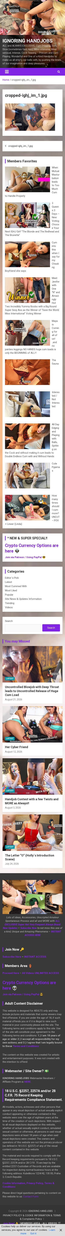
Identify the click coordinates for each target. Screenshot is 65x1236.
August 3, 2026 (13, 807)
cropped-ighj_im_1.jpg (20, 145)
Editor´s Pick (12, 577)
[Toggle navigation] (6, 72)
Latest (8, 582)
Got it (33, 1233)
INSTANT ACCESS (35, 956)
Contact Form (30, 1196)
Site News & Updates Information (23, 598)
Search (9, 621)
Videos (9, 607)
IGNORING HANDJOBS (27, 41)
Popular (9, 594)
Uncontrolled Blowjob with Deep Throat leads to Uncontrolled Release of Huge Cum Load (32, 691)
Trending (9, 603)
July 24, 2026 (12, 863)
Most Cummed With (16, 586)
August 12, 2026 (13, 751)
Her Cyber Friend (16, 747)
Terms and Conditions (26, 1046)
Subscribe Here (11, 956)
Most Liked (11, 590)
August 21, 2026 (13, 699)
